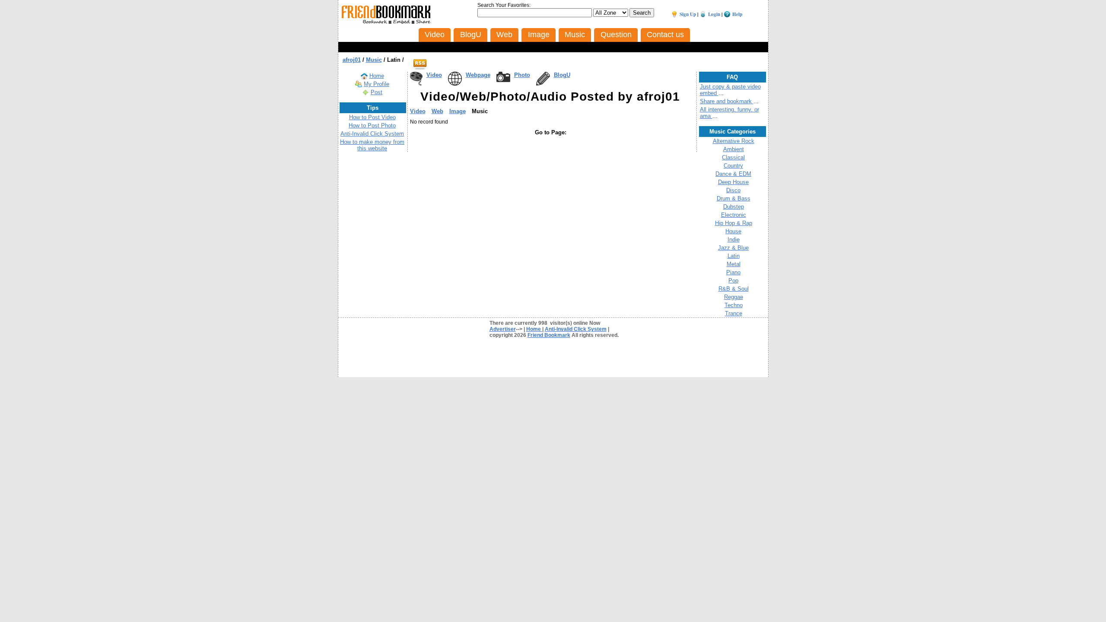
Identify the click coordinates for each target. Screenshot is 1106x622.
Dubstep (733, 206)
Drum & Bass (733, 198)
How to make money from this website (372, 145)
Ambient (733, 149)
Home (376, 76)
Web (437, 111)
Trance (733, 313)
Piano (733, 272)
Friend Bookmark (549, 335)
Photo (522, 75)
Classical (733, 157)
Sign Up (688, 14)
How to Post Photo (372, 125)
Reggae (733, 297)
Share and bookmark (726, 101)
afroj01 (352, 60)
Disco (733, 190)
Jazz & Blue (733, 247)
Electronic (733, 215)
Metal (734, 264)
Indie (734, 239)
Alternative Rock (733, 141)
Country (733, 165)
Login (714, 14)
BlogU (562, 75)
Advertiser (502, 329)
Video (434, 75)
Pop (733, 280)
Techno (734, 305)
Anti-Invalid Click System (372, 133)
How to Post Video (372, 117)
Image (457, 111)
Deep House (733, 182)
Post (376, 92)
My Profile (376, 84)
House (733, 231)
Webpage (478, 75)
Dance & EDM (733, 174)
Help (737, 14)
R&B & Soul (733, 289)
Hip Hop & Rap (733, 223)
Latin (734, 256)
